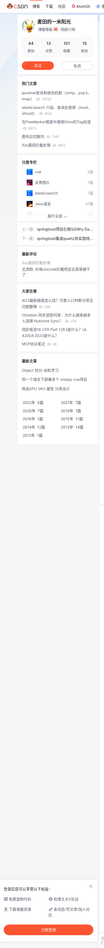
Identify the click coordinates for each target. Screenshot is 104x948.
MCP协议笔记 (39, 344)
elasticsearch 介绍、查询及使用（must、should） (57, 110)
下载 (49, 6)
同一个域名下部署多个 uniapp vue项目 (54, 379)
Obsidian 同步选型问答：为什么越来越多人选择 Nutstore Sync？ (56, 318)
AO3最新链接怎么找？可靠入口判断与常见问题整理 (57, 303)
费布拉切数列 (40, 136)
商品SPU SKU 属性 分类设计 (46, 388)
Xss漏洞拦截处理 (43, 145)
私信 (77, 66)
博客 (36, 6)
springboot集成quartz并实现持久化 (65, 239)
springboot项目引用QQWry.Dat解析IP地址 (64, 229)
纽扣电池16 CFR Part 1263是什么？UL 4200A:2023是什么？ (54, 332)
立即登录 (48, 930)
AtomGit (83, 6)
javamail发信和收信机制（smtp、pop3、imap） (56, 95)
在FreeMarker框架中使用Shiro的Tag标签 (56, 125)
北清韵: (28, 269)
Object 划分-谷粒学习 (40, 370)
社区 (62, 6)
